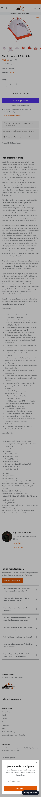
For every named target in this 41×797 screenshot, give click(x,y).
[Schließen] (36, 762)
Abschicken (20, 788)
